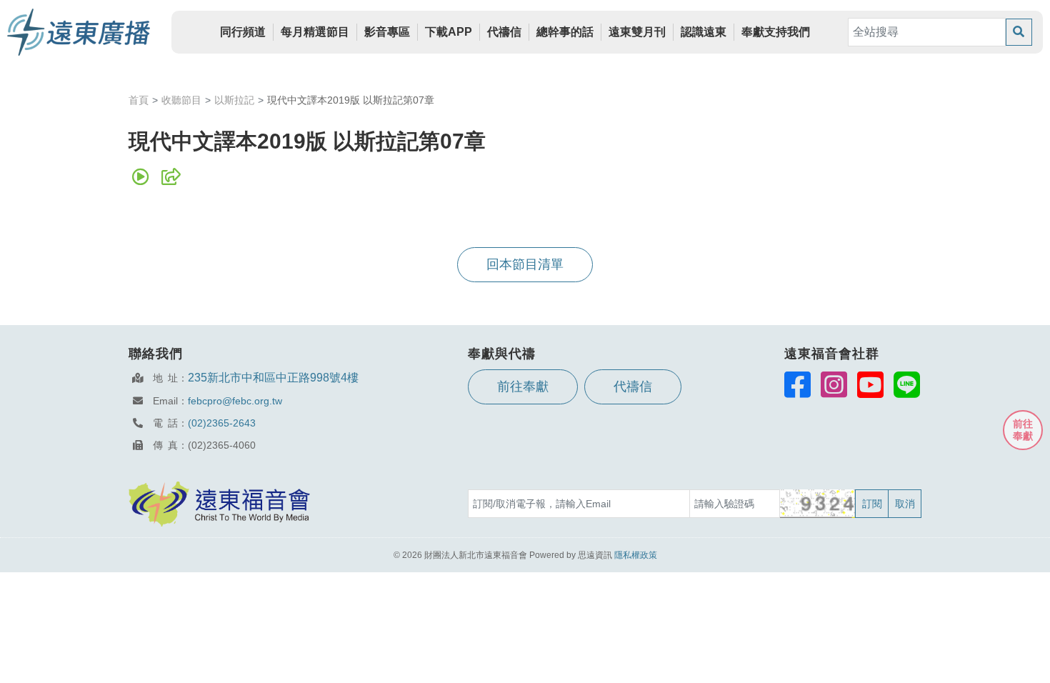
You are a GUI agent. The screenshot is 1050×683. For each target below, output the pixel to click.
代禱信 (504, 32)
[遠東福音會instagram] (834, 384)
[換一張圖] (818, 503)
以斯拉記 (234, 100)
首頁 (139, 100)
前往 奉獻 (1023, 430)
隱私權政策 (635, 555)
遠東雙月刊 (637, 32)
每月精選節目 (315, 32)
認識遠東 (703, 32)
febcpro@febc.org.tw (235, 401)
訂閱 (872, 503)
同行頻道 (243, 32)
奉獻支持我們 (775, 32)
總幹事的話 (565, 32)
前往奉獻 (523, 386)
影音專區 (387, 32)
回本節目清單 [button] (525, 264)
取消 (905, 503)
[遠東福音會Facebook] (797, 384)
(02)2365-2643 (222, 423)
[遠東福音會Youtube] (870, 384)
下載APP (448, 32)
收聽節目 (181, 100)
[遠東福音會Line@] (907, 384)
